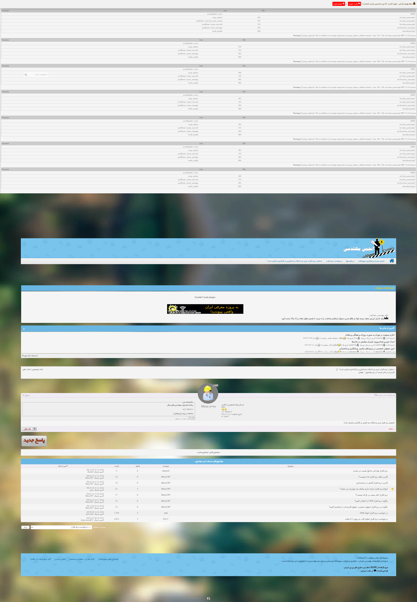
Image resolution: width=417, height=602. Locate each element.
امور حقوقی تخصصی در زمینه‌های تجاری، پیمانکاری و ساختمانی (367, 342)
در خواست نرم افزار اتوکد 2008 (374, 513)
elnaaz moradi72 (87, 520)
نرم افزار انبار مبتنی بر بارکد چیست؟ (371, 495)
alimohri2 (379, 345)
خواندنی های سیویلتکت (108, 559)
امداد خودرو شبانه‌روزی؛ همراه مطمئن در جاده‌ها (373, 335)
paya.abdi (89, 514)
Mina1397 (166, 477)
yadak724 (379, 339)
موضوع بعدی (203, 452)
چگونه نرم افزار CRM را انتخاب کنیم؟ (371, 501)
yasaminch (379, 352)
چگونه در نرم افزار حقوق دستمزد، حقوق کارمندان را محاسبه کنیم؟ (358, 507)
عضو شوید (338, 4)
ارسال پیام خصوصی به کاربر (233, 405)
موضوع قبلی (214, 452)
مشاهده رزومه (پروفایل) (183, 414)
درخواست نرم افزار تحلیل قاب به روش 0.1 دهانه (366, 519)
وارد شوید (353, 4)
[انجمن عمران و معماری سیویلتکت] (369, 257)
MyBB (374, 568)
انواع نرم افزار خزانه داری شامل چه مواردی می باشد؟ (364, 489)
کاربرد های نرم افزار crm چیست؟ (373, 477)
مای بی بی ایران (350, 568)
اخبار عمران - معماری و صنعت (82, 559)
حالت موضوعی (37, 369)
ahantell (165, 471)
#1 (23, 395)
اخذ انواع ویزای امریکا (385, 349)
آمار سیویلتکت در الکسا (41, 559)
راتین (91, 490)
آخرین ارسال (99, 472)
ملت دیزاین (366, 571)
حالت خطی (26, 369)
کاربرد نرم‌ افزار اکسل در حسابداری (372, 483)
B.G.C (166, 519)
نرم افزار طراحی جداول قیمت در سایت (370, 471)
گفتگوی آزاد (333, 339)
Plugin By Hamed (30, 355)
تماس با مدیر (60, 559)
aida (166, 513)
